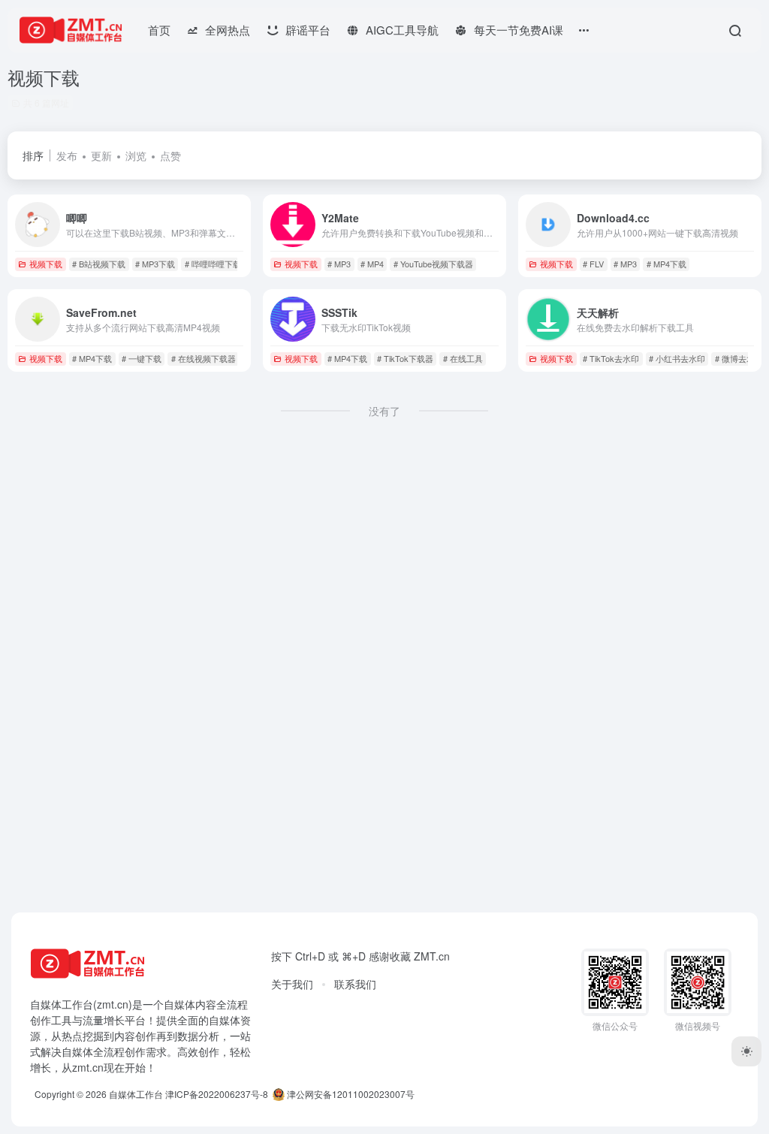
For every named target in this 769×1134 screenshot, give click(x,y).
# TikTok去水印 (611, 358)
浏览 (135, 155)
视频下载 (45, 264)
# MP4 (372, 264)
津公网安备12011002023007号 (350, 1093)
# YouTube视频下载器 (433, 264)
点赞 (170, 155)
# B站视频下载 (98, 264)
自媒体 (179, 1004)
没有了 (384, 410)
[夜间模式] (746, 1051)
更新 (101, 155)
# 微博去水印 (739, 358)
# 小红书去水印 (677, 358)
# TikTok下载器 (405, 358)
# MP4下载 (666, 264)
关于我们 (292, 983)
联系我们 (355, 983)
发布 (66, 155)
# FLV (593, 264)
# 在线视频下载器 (203, 358)
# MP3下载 (155, 264)
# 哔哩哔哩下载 (213, 264)
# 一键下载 (141, 358)
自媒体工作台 (136, 1093)
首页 (159, 30)
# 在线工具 (463, 358)
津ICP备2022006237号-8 (216, 1093)
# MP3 (339, 264)
